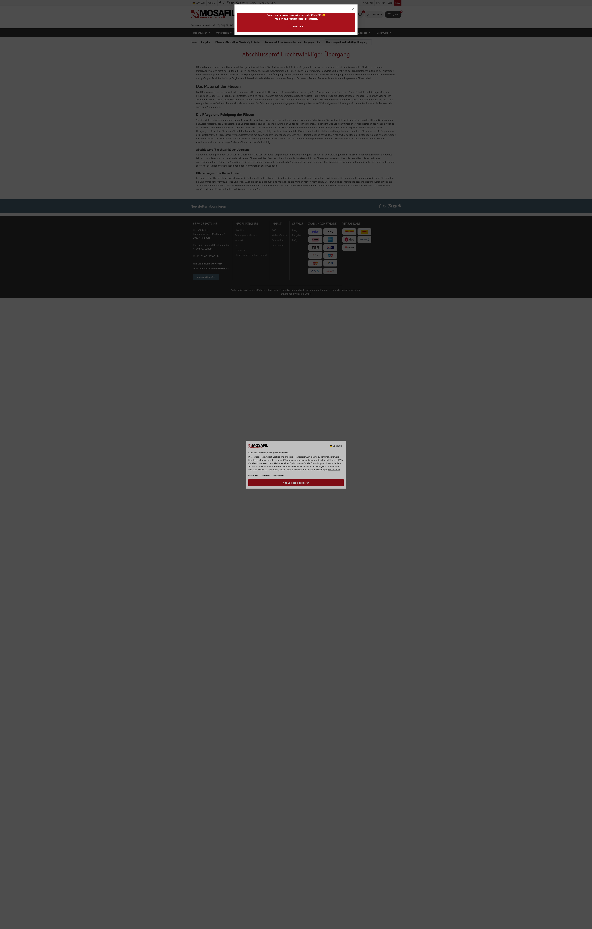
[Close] (353, 9)
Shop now (298, 26)
